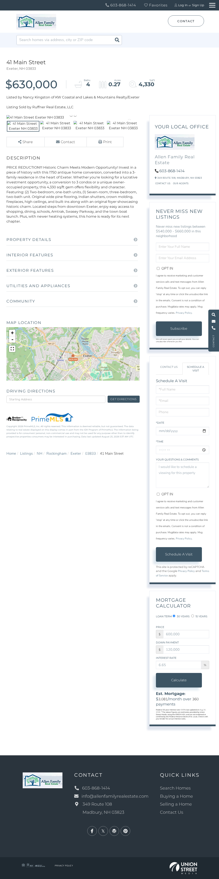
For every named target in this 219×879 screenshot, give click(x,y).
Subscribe (178, 329)
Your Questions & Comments (177, 459)
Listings (26, 453)
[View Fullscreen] (12, 349)
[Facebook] (92, 831)
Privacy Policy (184, 313)
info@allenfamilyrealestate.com (114, 796)
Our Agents (181, 183)
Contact (186, 21)
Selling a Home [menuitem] (176, 804)
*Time (159, 441)
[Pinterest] (125, 831)
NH (39, 453)
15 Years (201, 616)
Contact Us (162, 183)
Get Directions (123, 399)
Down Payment (167, 642)
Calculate (179, 680)
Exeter (76, 453)
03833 (90, 453)
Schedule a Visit (195, 368)
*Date (160, 422)
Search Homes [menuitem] (175, 788)
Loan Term (164, 616)
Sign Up (198, 5)
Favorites (157, 5)
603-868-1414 (122, 5)
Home (11, 453)
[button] (117, 40)
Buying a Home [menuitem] (176, 796)
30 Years (182, 616)
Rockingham (56, 453)
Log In (183, 5)
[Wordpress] (114, 831)
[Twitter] (103, 831)
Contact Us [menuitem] (171, 812)
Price (160, 627)
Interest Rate (166, 657)
